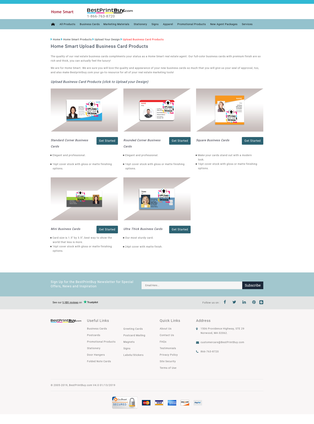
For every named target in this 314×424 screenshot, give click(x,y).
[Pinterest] (254, 302)
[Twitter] (234, 302)
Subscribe (253, 285)
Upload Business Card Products (143, 39)
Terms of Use (168, 367)
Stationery (140, 24)
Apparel (168, 24)
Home (56, 39)
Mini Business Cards (65, 229)
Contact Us (167, 335)
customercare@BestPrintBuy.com (222, 342)
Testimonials (168, 348)
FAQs (163, 341)
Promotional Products (191, 24)
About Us (166, 328)
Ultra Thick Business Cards (142, 229)
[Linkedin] (244, 302)
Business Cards (90, 24)
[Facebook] (225, 302)
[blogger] (261, 302)
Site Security (168, 361)
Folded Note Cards (99, 361)
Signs (155, 24)
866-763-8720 (210, 351)
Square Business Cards (212, 140)
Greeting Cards (133, 328)
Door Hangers (96, 354)
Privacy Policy (169, 354)
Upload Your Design (107, 39)
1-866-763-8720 (101, 16)
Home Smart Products (77, 39)
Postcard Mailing (134, 335)
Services (247, 24)
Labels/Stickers (133, 354)
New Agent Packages (223, 24)
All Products (67, 24)
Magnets (129, 341)
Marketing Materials (116, 24)
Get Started (107, 140)
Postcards (93, 335)
